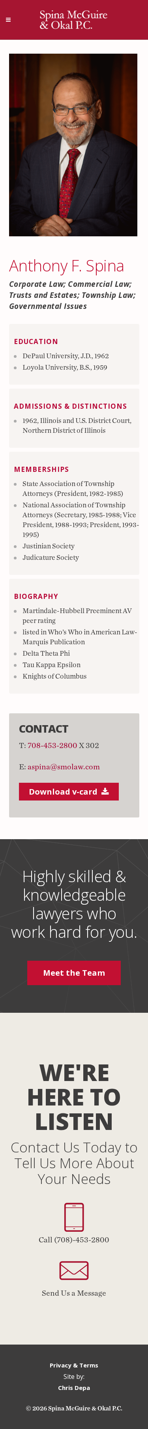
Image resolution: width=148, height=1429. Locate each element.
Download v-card (63, 791)
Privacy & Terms (74, 1365)
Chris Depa (74, 1388)
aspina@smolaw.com (64, 767)
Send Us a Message (74, 1293)
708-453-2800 (52, 746)
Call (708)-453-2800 (74, 1240)
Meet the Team (74, 972)
